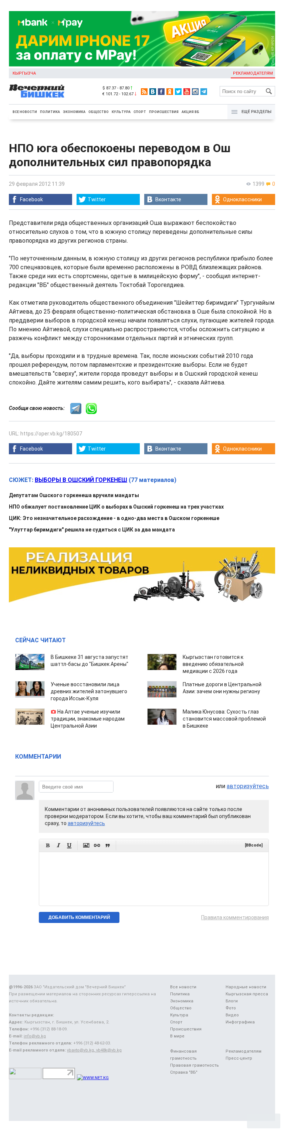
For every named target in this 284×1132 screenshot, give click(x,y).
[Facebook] (161, 91)
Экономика (74, 112)
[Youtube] (186, 91)
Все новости (25, 112)
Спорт (139, 112)
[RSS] (144, 91)
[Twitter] (178, 91)
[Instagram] (195, 91)
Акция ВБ (190, 112)
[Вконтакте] (152, 91)
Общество (98, 112)
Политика (50, 112)
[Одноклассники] (169, 91)
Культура (121, 112)
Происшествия (164, 112)
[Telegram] (203, 91)
